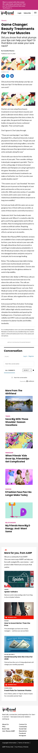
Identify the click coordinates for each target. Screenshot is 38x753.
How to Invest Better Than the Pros (17, 624)
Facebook (3, 76)
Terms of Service (23, 743)
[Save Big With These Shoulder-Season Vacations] (19, 404)
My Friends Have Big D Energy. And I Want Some (17, 528)
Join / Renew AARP (8, 731)
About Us (5, 724)
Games (6, 589)
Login (19, 13)
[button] (35, 13)
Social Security (9, 654)
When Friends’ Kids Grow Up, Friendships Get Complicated (17, 458)
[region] (19, 368)
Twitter (7, 76)
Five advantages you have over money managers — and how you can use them (16, 630)
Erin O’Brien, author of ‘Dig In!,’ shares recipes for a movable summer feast (18, 695)
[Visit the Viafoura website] (30, 381)
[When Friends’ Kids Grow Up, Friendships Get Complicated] (19, 440)
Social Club (22, 729)
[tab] (10, 370)
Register (31, 356)
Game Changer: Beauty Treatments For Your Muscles (17, 28)
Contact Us (23, 724)
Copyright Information (9, 743)
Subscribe (27, 13)
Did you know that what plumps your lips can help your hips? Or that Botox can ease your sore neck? (18, 41)
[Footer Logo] (19, 710)
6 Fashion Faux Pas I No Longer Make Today (18, 494)
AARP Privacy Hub (7, 747)
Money (6, 620)
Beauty (4, 20)
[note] (18, 72)
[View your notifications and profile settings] (33, 370)
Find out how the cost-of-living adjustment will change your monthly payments (19, 663)
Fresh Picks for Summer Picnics (17, 690)
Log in (25, 356)
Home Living (8, 688)
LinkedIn (12, 76)
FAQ (3, 726)
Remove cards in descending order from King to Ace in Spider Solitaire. (18, 596)
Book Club (5, 729)
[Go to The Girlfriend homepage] (4, 13)
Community (23, 726)
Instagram (22, 735)
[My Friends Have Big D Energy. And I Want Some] (19, 510)
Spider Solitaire (11, 592)
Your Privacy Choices (21, 747)
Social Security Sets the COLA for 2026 (18, 658)
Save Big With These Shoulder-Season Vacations (16, 422)
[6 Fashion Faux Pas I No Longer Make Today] (19, 477)
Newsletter (23, 731)
